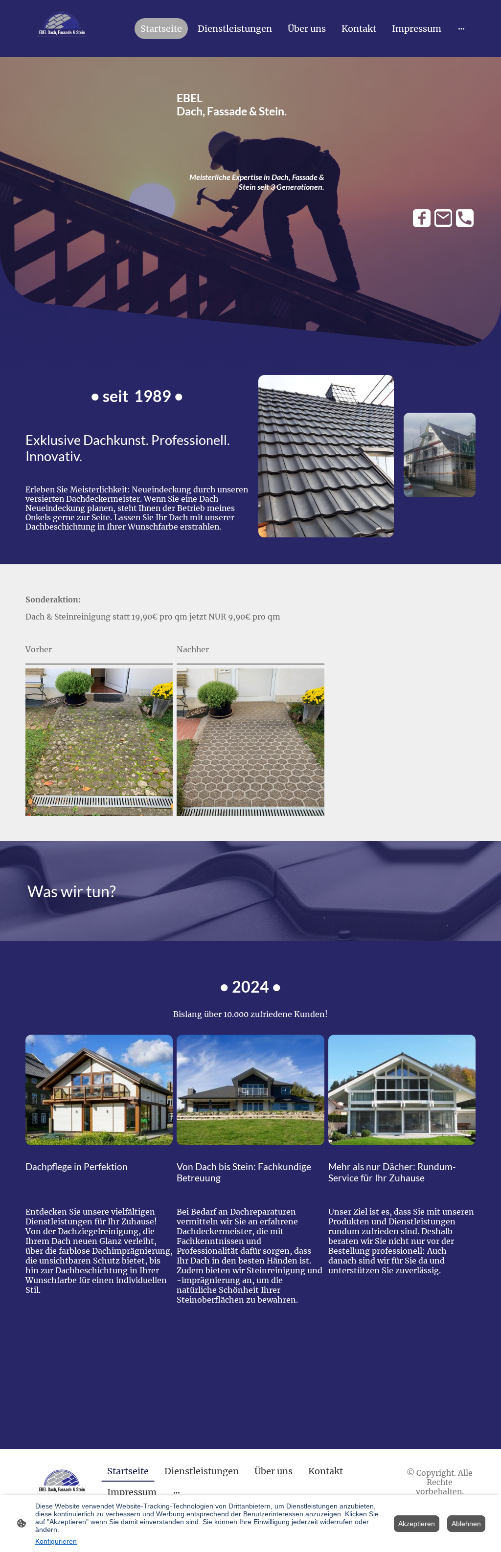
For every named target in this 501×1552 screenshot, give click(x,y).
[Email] (443, 218)
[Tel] (465, 218)
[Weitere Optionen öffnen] (461, 29)
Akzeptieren (416, 1524)
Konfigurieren (56, 1541)
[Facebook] (422, 218)
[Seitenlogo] (61, 28)
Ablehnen (466, 1524)
